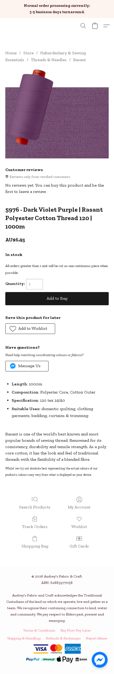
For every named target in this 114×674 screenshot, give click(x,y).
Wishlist (79, 526)
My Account (79, 507)
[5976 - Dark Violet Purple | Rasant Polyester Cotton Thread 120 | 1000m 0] (57, 113)
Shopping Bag (34, 546)
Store (28, 52)
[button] (83, 26)
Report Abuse (96, 638)
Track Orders (34, 526)
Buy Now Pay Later (75, 630)
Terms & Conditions (39, 630)
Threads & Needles (49, 59)
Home (11, 52)
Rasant (79, 59)
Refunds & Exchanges (63, 638)
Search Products (34, 507)
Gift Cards (79, 546)
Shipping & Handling (24, 638)
